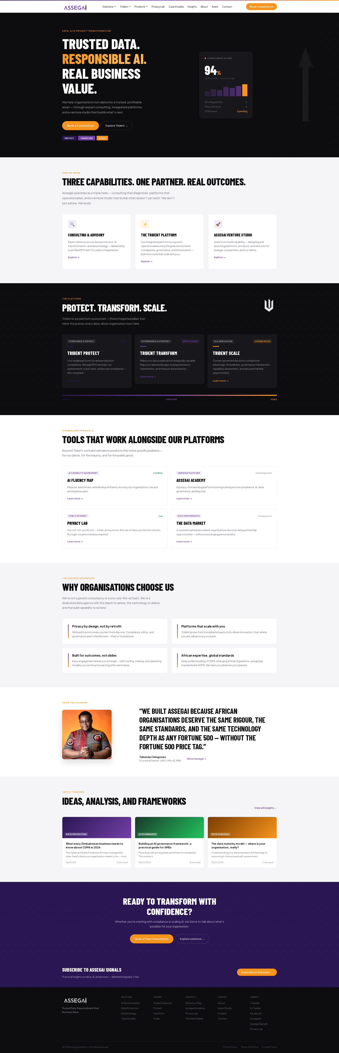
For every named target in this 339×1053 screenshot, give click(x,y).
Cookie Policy (269, 1047)
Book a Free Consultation (151, 938)
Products (140, 6)
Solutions (108, 6)
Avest (215, 6)
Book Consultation (261, 6)
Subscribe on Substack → (257, 972)
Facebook (256, 1013)
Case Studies (176, 6)
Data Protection (130, 1008)
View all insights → (265, 807)
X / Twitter (255, 1008)
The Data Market (194, 1018)
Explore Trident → (116, 125)
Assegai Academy (195, 1008)
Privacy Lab (158, 6)
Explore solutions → (192, 938)
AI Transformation (130, 1003)
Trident (124, 6)
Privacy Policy (230, 1047)
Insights (192, 6)
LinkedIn (255, 1003)
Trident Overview (162, 1003)
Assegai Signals (258, 1023)
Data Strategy (128, 1013)
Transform (158, 1013)
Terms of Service (249, 1047)
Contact (227, 6)
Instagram (255, 1018)
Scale (156, 1018)
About (204, 6)
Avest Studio (225, 1008)
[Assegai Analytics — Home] (75, 6)
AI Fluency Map (194, 1003)
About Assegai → (196, 758)
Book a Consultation (80, 125)
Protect (157, 1008)
